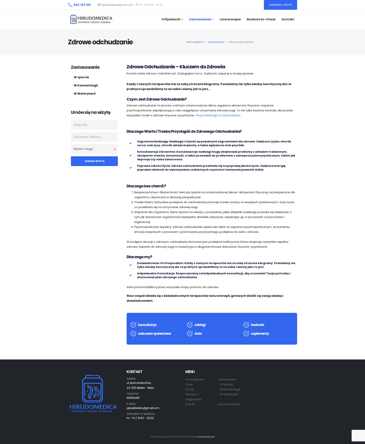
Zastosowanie (216, 42)
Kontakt (288, 19)
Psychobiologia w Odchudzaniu (218, 115)
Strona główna (195, 42)
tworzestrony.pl (205, 436)
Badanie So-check (261, 19)
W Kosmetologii (86, 85)
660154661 (133, 398)
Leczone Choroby (229, 404)
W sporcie (81, 77)
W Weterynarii (84, 94)
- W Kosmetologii (229, 389)
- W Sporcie (225, 384)
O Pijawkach (170, 19)
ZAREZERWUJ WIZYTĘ (280, 4)
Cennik (189, 389)
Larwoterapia (230, 19)
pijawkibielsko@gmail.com (117, 4)
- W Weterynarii (228, 394)
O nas (189, 384)
